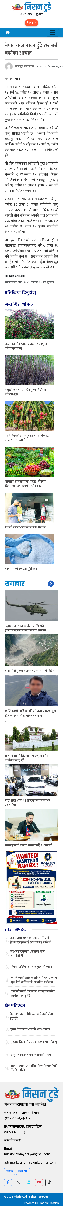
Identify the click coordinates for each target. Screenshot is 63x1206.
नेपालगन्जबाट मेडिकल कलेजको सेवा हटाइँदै (31, 1016)
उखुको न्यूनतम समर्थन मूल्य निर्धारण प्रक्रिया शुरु (25, 392)
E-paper (31, 22)
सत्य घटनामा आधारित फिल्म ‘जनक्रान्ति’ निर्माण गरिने (34, 1068)
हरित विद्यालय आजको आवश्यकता (30, 1029)
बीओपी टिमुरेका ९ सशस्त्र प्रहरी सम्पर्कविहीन (29, 671)
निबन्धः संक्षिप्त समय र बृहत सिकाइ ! (31, 967)
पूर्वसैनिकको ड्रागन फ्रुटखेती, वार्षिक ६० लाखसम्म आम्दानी (27, 438)
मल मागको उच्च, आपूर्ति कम (21, 569)
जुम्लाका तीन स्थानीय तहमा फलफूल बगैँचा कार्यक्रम (26, 346)
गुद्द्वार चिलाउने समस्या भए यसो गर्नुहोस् (33, 1042)
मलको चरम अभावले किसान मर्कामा (25, 527)
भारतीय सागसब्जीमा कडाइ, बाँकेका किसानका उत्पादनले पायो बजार (25, 484)
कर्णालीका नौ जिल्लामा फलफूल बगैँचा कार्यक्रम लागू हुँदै (27, 758)
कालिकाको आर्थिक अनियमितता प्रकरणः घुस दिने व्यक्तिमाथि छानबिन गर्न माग (30, 713)
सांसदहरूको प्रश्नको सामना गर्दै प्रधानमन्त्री (28, 845)
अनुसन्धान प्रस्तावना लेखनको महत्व (31, 1055)
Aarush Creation (49, 1203)
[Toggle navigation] (53, 33)
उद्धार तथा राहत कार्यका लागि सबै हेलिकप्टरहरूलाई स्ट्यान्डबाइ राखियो (25, 628)
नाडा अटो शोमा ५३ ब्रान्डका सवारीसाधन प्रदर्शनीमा (27, 803)
